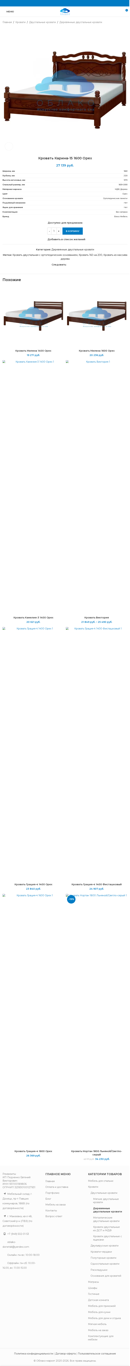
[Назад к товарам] (121, 22)
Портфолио (52, 1192)
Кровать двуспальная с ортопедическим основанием (45, 254)
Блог (48, 1198)
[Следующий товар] (125, 22)
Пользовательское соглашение (97, 1353)
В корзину (72, 231)
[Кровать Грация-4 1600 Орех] (33, 1021)
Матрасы (93, 1281)
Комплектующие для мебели (100, 1338)
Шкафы (92, 1288)
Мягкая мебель (97, 1324)
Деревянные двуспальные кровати (80, 22)
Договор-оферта (65, 1353)
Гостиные (93, 1293)
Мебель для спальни (100, 1180)
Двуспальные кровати (42, 22)
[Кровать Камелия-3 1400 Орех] (33, 487)
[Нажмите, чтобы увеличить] (9, 146)
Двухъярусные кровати (104, 1245)
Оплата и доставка (56, 1187)
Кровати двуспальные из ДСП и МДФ (106, 1228)
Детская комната (98, 1300)
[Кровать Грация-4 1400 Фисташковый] (96, 754)
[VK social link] (65, 3)
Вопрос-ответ (53, 1216)
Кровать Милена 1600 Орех (97, 350)
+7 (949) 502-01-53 (18, 1233)
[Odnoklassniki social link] (61, 3)
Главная (7, 22)
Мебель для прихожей (102, 1306)
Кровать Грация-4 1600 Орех (33, 1151)
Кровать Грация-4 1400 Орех (33, 884)
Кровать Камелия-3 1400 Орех (33, 617)
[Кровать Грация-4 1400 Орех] (33, 754)
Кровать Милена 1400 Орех (33, 350)
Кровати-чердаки (101, 1251)
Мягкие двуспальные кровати (106, 1200)
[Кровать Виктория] (96, 487)
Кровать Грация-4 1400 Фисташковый (97, 884)
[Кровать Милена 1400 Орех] (33, 317)
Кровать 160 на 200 (90, 254)
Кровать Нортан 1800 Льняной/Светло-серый (96, 1153)
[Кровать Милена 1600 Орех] (96, 317)
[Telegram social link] (69, 3)
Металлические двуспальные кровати (106, 1219)
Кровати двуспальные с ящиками (107, 1238)
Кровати (20, 22)
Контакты (51, 1210)
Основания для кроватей (106, 1275)
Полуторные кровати (103, 1257)
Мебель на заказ (55, 1204)
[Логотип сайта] (65, 11)
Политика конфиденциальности (33, 1353)
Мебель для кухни (99, 1312)
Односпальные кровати (105, 1263)
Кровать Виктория (96, 617)
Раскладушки (99, 1269)
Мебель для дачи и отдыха (104, 1318)
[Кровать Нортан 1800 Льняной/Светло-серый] (96, 1021)
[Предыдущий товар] (117, 22)
